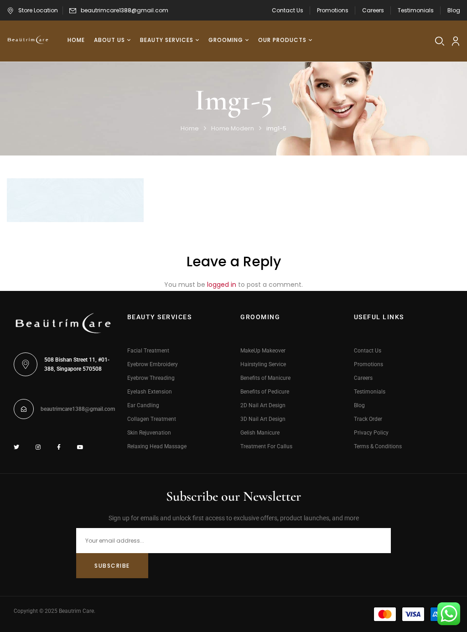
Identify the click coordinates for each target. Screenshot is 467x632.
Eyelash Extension (149, 392)
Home (190, 128)
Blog (453, 10)
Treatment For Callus (266, 446)
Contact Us (287, 10)
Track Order (368, 419)
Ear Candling (143, 405)
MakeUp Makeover (262, 350)
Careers (373, 10)
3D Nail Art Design (262, 419)
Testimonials (416, 10)
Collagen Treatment (151, 419)
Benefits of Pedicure (264, 392)
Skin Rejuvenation (149, 433)
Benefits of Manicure (265, 378)
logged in (221, 284)
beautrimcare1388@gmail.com (124, 10)
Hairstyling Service (263, 364)
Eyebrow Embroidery (152, 364)
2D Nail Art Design (262, 405)
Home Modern (232, 128)
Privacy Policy (371, 433)
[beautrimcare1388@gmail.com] (24, 409)
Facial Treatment (148, 350)
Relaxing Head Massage (157, 446)
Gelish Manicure (260, 433)
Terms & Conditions (378, 446)
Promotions (332, 10)
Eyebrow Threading (151, 378)
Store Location (38, 10)
